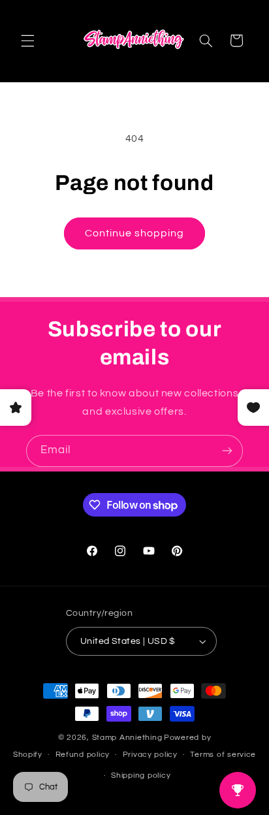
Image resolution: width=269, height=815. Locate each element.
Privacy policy (150, 754)
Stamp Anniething (127, 737)
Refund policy (82, 754)
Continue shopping (135, 233)
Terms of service (223, 754)
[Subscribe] (227, 451)
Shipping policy (140, 775)
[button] (27, 40)
